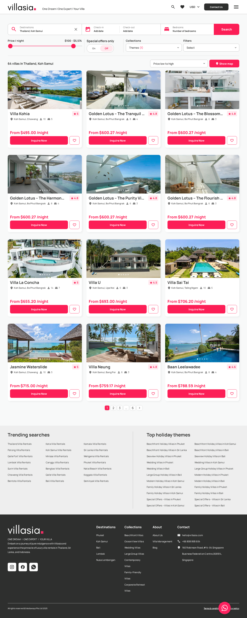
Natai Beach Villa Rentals (97, 468)
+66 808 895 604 (191, 541)
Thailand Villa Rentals (19, 444)
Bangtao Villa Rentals (57, 468)
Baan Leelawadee (183, 366)
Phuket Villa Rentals (95, 462)
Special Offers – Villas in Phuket (164, 499)
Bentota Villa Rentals (19, 481)
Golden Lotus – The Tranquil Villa (117, 113)
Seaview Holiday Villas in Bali (210, 456)
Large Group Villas (134, 553)
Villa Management (163, 541)
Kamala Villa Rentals (95, 444)
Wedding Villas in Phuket (160, 462)
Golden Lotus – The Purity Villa (117, 198)
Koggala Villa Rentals (95, 474)
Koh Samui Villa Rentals (58, 450)
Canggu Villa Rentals (57, 462)
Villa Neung (99, 366)
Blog (155, 547)
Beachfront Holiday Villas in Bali (212, 450)
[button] (224, 608)
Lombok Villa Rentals (19, 462)
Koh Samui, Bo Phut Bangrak (108, 119)
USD (192, 7)
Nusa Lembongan (105, 560)
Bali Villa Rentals (55, 481)
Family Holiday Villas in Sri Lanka (164, 487)
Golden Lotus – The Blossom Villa (195, 113)
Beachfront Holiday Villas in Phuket (166, 444)
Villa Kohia (20, 113)
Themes (136, 47)
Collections (133, 40)
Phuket (100, 535)
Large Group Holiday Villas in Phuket (214, 468)
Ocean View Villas (134, 541)
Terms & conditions (212, 608)
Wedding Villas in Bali (158, 468)
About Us (158, 535)
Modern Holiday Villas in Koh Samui (165, 481)
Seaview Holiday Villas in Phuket (164, 456)
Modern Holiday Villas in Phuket (211, 474)
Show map (226, 63)
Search (226, 29)
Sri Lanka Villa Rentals (96, 450)
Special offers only (100, 41)
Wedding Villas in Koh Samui (210, 462)
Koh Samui (102, 541)
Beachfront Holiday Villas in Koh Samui (215, 444)
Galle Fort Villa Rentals (20, 456)
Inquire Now (39, 140)
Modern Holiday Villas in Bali (210, 481)
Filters (187, 40)
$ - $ (73, 40)
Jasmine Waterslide (28, 366)
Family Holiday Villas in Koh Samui (165, 493)
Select (191, 47)
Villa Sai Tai (178, 282)
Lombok (100, 553)
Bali (98, 547)
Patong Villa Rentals (19, 450)
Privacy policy (232, 608)
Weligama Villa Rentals (96, 456)
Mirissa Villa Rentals (57, 456)
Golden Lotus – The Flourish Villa (195, 198)
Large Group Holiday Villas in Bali (164, 474)
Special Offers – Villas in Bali (210, 505)
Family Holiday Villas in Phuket (211, 487)
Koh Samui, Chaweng (26, 119)
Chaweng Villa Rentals (20, 474)
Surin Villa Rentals (18, 468)
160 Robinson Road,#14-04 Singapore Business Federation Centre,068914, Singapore (203, 554)
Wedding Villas (132, 547)
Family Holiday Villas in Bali (209, 493)
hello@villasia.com (192, 535)
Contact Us (216, 7)
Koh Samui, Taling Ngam (184, 287)
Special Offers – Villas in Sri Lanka (213, 499)
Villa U (95, 282)
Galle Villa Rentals (56, 474)
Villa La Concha (24, 282)
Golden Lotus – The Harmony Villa (38, 198)
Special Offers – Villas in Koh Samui (165, 505)
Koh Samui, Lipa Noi (103, 287)
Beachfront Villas (133, 535)
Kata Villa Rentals (55, 444)
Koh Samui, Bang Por (104, 372)
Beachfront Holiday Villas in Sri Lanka (167, 450)
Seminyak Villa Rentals (96, 481)
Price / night (16, 40)
